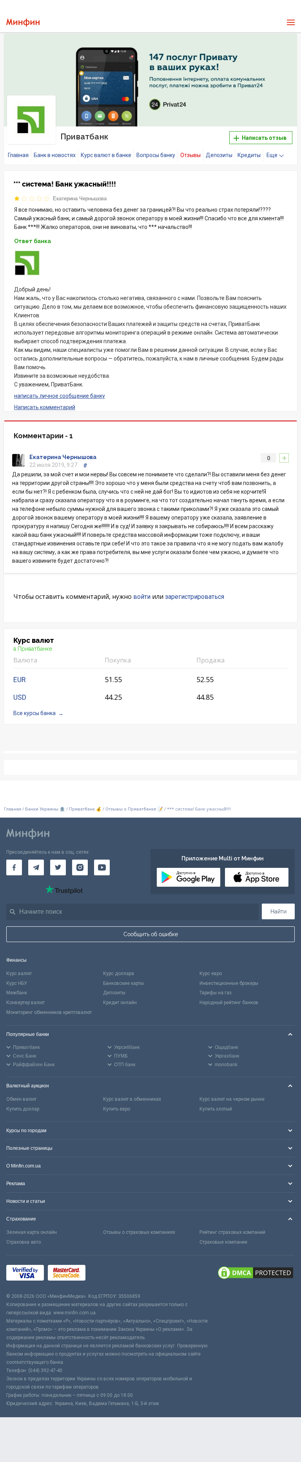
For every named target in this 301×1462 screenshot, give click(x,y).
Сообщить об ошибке (150, 934)
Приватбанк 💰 (85, 809)
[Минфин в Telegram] (36, 867)
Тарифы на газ (215, 992)
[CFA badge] (106, 1274)
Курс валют (19, 973)
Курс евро (210, 973)
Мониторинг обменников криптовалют (49, 1012)
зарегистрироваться (194, 596)
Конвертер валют (25, 1002)
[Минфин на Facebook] (14, 867)
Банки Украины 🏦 (45, 809)
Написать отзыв (263, 138)
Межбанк (16, 992)
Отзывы (190, 155)
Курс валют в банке (106, 155)
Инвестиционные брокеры (228, 983)
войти (141, 596)
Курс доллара (118, 973)
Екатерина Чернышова (80, 198)
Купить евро (116, 1109)
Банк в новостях (55, 155)
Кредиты (249, 155)
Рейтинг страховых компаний (232, 1232)
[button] (285, 46)
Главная (18, 155)
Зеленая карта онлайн (31, 1232)
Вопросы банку (155, 155)
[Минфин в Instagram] (80, 867)
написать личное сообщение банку (59, 396)
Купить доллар (22, 1109)
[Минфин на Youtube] (102, 867)
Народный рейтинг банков (228, 1002)
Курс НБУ (16, 983)
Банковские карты (123, 983)
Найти (278, 911)
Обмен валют (21, 1099)
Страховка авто (23, 1242)
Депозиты (219, 155)
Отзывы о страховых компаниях (139, 1232)
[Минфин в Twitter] (58, 867)
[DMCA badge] (255, 1274)
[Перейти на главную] (23, 22)
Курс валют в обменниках (132, 1099)
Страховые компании (223, 1242)
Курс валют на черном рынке (232, 1099)
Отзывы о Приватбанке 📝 (134, 809)
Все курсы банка (34, 713)
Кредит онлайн (120, 1002)
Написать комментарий (44, 407)
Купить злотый (215, 1109)
